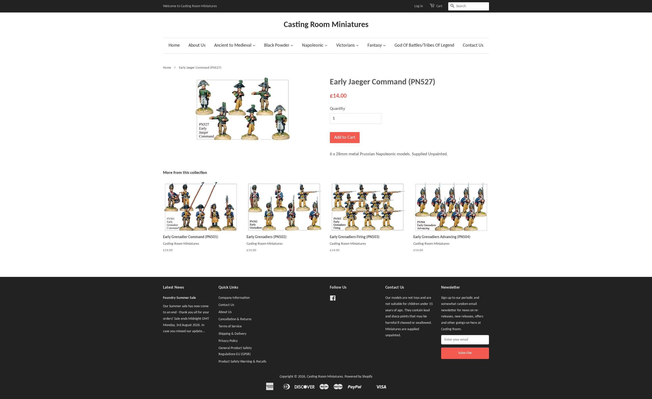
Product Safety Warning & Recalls (242, 362)
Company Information (234, 298)
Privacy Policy (228, 341)
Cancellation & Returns (235, 319)
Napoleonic (313, 45)
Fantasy (375, 45)
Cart (439, 6)
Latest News (173, 288)
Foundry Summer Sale (179, 298)
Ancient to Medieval (233, 45)
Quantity (337, 109)
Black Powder (277, 45)
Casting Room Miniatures (326, 25)
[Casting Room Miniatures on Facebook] (333, 299)
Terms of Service (230, 326)
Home (174, 45)
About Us (197, 45)
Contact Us (473, 45)
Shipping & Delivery (232, 334)
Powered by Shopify (358, 377)
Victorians (346, 45)
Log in (418, 6)
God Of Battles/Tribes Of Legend (424, 45)
